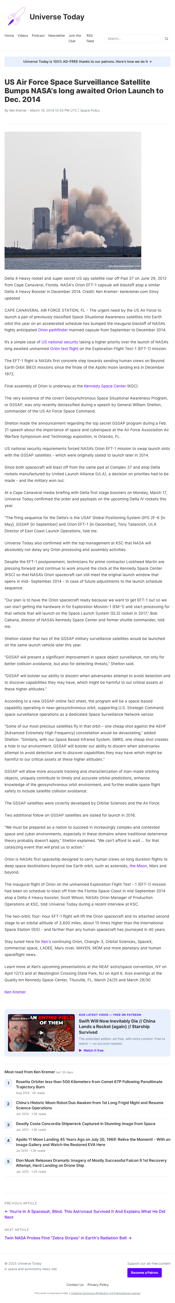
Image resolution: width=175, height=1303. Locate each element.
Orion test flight (64, 348)
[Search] (166, 38)
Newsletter (56, 35)
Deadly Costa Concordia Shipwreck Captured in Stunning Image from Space (85, 1123)
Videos (23, 35)
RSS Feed (90, 38)
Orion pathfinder (53, 330)
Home (9, 35)
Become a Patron (144, 1272)
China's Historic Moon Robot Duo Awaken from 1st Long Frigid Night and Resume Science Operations (89, 1105)
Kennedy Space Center (105, 386)
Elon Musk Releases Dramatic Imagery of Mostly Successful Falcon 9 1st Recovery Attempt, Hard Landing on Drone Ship (91, 1163)
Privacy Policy (98, 1285)
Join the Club (75, 38)
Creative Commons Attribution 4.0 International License (105, 1293)
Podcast (38, 35)
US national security (59, 342)
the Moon (138, 866)
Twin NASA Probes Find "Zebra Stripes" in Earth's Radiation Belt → (68, 1237)
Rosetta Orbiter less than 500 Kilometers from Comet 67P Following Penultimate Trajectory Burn (89, 1084)
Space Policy (90, 110)
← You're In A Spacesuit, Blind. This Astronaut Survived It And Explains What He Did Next (85, 1214)
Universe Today (57, 16)
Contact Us (75, 1285)
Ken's (46, 941)
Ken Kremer (18, 110)
